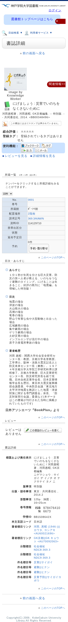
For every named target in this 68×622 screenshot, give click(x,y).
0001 (31, 199)
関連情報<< (57, 84)
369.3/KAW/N (36, 218)
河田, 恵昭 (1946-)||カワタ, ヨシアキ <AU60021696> (47, 530)
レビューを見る (16, 155)
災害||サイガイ (43, 562)
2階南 (31, 213)
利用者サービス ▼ (40, 32)
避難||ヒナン (42, 567)
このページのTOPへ (53, 257)
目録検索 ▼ (15, 32)
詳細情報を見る (44, 155)
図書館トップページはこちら (32, 19)
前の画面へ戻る (34, 53)
